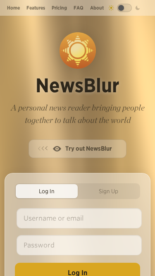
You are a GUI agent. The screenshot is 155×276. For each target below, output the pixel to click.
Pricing (59, 8)
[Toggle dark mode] (124, 8)
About (97, 8)
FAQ (78, 8)
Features (35, 8)
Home (13, 8)
